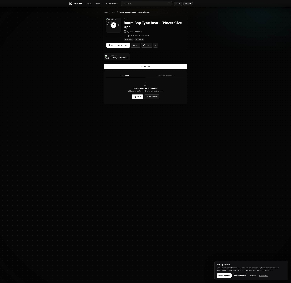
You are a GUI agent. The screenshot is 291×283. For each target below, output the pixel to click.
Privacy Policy (263, 275)
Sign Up (188, 4)
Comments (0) (125, 75)
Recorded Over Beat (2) (165, 75)
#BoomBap (128, 39)
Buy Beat (147, 66)
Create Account (151, 97)
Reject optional (240, 275)
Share (148, 45)
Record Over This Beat (119, 45)
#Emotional (139, 39)
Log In (178, 4)
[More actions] (155, 45)
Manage (253, 275)
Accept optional (224, 275)
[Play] (113, 25)
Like (137, 45)
